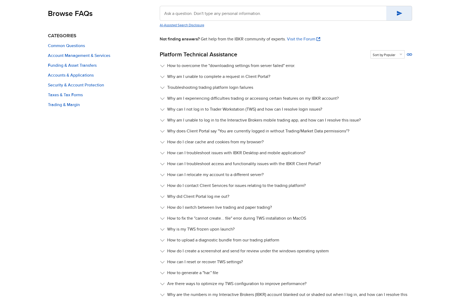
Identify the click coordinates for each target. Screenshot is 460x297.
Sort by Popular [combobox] (384, 54)
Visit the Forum (301, 39)
